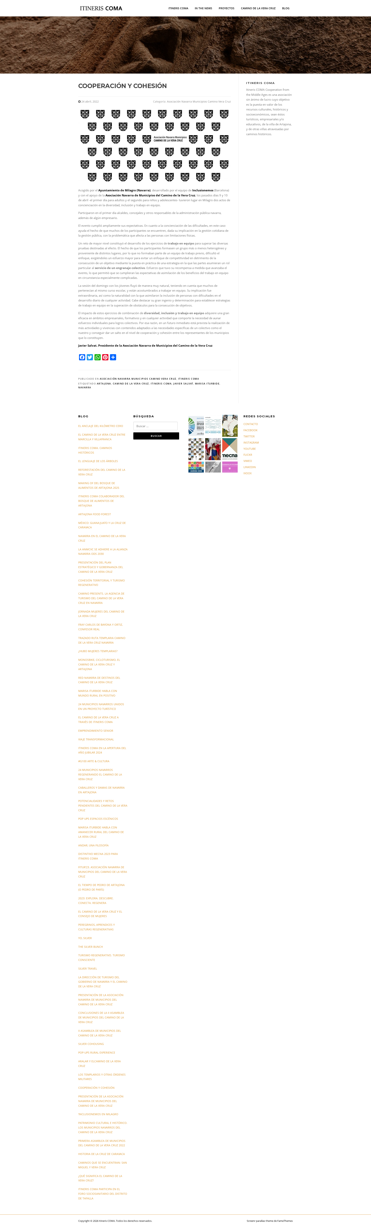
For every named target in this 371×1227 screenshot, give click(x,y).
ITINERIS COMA (178, 8)
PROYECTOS (226, 8)
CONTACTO (250, 424)
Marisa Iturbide (207, 383)
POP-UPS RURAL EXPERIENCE (96, 1052)
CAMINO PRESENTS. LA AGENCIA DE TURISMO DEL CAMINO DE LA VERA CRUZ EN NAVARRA (101, 598)
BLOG (285, 8)
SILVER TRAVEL (87, 968)
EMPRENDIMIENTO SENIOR (95, 730)
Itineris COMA (188, 378)
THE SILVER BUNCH (90, 947)
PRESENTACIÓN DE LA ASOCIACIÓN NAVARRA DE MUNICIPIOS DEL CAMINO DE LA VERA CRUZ (100, 999)
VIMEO (247, 461)
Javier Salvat (183, 383)
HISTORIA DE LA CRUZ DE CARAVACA (101, 1154)
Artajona (104, 383)
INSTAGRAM (251, 442)
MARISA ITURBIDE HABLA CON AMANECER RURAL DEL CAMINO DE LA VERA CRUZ (101, 832)
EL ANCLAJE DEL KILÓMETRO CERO (100, 426)
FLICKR (247, 455)
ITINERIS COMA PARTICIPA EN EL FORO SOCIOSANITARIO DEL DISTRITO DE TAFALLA (102, 1193)
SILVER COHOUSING (91, 1044)
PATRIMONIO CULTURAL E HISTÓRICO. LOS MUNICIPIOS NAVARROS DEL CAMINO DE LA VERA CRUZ (102, 1127)
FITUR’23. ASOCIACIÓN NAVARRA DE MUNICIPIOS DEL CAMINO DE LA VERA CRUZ (102, 871)
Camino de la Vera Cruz (131, 383)
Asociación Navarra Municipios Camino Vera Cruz (199, 101)
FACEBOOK (250, 430)
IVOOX (247, 473)
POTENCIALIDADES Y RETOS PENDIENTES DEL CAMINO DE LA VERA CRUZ (102, 805)
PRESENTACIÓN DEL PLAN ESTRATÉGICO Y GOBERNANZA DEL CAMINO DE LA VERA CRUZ (100, 567)
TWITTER (249, 436)
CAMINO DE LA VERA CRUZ (258, 8)
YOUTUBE (249, 449)
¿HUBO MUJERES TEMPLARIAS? (97, 651)
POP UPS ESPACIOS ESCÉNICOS (98, 819)
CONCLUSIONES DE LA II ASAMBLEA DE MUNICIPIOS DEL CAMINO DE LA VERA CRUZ (101, 1017)
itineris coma (161, 383)
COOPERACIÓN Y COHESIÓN (96, 1088)
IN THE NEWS (203, 8)
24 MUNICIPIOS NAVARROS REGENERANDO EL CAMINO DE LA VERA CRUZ (100, 774)
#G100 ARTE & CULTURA (93, 761)
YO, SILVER (85, 938)
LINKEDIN (249, 467)
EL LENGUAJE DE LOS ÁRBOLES (98, 461)
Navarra (84, 387)
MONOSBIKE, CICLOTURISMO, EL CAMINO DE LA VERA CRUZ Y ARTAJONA (99, 664)
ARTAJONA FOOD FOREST (94, 514)
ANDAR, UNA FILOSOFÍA (93, 845)
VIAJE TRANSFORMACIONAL (96, 739)
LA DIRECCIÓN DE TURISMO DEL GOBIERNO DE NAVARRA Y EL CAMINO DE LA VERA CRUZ (102, 981)
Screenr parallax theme (260, 1221)
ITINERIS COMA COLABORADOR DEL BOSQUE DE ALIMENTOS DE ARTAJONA (101, 500)
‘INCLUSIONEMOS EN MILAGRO (98, 1114)
